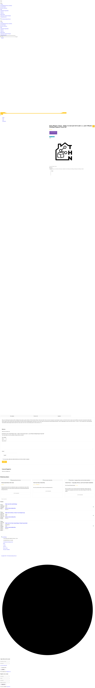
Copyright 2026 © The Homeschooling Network (8, 555)
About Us (4, 546)
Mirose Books (2, 14)
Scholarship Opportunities (4, 10)
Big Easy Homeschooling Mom (10, 508)
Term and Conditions (6, 549)
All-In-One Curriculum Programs (5, 15)
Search (94, 126)
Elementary (4, 121)
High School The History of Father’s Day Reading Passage (15, 512)
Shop (3, 118)
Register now (9, 671)
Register (2, 37)
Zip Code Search (3, 6)
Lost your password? (3, 665)
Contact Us (2, 13)
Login (1, 114)
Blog (1, 9)
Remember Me (3, 667)
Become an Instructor (3, 8)
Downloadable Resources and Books (6, 5)
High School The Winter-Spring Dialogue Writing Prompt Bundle (16, 523)
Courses (1, 4)
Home (3, 117)
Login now (8, 686)
